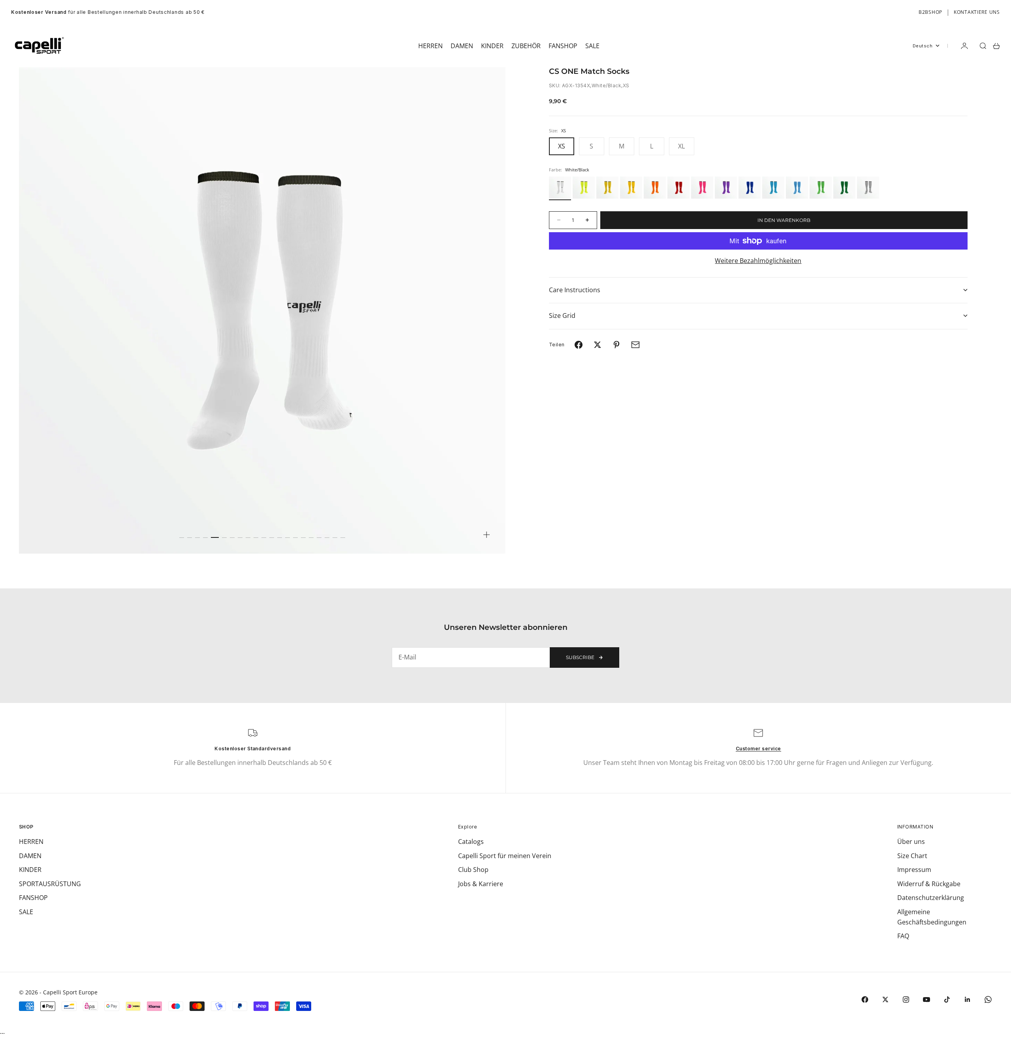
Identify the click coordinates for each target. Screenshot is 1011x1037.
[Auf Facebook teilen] (578, 344)
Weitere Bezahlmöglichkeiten (758, 260)
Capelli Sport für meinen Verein (504, 855)
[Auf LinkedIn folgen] (968, 999)
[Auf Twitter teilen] (597, 344)
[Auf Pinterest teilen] (616, 344)
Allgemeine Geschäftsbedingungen (931, 916)
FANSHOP (33, 897)
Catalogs (471, 841)
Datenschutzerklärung (930, 897)
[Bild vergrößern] (486, 535)
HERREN (31, 841)
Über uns (911, 841)
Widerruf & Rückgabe (928, 883)
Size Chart (912, 855)
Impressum (914, 869)
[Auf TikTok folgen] (947, 999)
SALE (26, 911)
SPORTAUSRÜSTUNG (50, 883)
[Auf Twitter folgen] (885, 999)
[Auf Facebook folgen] (865, 999)
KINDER (30, 869)
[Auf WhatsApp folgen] (988, 999)
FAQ (903, 936)
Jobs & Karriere (480, 883)
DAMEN (30, 855)
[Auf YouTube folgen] (926, 999)
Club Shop (473, 869)
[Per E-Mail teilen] (635, 344)
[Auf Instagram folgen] (906, 999)
